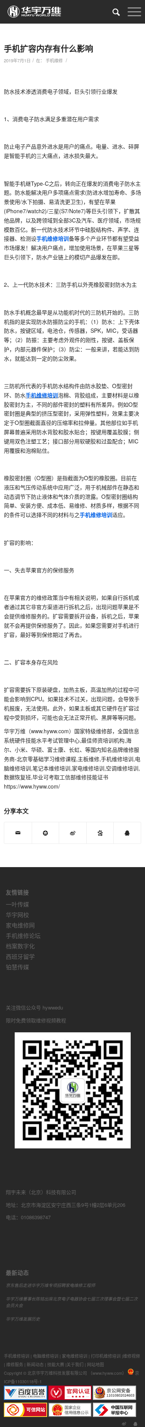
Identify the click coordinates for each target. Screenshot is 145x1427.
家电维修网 (20, 925)
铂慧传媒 (17, 967)
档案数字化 (20, 946)
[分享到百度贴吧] (100, 833)
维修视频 (131, 1356)
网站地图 (95, 1364)
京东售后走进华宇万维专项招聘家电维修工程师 (50, 1285)
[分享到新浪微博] (72, 833)
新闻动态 (35, 1364)
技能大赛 (55, 1364)
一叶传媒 (17, 904)
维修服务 (14, 1364)
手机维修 (54, 60)
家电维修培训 (74, 1356)
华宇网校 (17, 914)
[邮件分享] (18, 833)
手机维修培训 (16, 1356)
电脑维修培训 (45, 1356)
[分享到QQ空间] (45, 833)
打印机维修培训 (106, 1356)
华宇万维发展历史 (23, 1319)
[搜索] (112, 11)
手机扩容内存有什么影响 (48, 48)
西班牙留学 (20, 956)
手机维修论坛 (23, 935)
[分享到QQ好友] (127, 833)
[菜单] (130, 11)
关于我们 (75, 1364)
